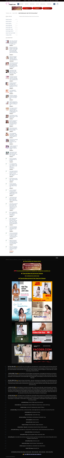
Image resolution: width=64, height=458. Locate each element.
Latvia (30, 451)
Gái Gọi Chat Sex (9, 21)
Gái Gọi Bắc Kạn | (28, 366)
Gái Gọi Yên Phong (46, 404)
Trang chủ (8, 13)
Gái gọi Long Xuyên (39, 424)
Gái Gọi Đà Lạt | (36, 417)
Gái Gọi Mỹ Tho (36, 448)
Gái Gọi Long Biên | (23, 390)
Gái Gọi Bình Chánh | (21, 395)
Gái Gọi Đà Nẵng (29, 373)
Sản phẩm (14, 13)
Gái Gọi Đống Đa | (22, 388)
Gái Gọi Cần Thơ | (31, 381)
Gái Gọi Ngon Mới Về (9, 31)
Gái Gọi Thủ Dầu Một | (43, 429)
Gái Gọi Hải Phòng (27, 368)
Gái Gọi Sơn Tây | (38, 391)
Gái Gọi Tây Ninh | (39, 383)
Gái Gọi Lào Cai (48, 368)
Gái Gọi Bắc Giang (21, 366)
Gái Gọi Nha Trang (36, 414)
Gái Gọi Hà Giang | (49, 366)
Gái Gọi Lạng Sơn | (41, 368)
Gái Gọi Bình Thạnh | (36, 395)
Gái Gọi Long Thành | (34, 437)
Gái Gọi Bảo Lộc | (30, 417)
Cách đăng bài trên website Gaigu (32, 275)
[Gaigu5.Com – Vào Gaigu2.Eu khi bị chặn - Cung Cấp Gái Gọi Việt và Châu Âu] (11, 4)
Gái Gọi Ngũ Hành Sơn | (36, 409)
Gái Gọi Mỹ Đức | (44, 390)
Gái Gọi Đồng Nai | (38, 381)
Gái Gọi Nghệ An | (35, 375)
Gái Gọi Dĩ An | (28, 429)
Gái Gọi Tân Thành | (37, 427)
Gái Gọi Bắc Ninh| (34, 366)
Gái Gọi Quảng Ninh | (33, 376)
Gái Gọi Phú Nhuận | (14, 397)
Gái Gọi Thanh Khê (50, 409)
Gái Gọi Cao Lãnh (36, 440)
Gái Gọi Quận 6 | (24, 398)
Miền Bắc (25, 0)
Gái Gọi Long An (19, 383)
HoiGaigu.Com (41, 270)
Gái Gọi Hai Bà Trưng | (43, 388)
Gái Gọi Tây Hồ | (44, 391)
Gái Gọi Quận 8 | (36, 398)
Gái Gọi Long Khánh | (26, 437)
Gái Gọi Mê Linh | (30, 390)
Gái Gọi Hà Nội (13, 368)
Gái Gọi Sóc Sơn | (32, 391)
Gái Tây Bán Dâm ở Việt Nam (15, 451)
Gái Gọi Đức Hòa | (36, 445)
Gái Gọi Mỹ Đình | (37, 390)
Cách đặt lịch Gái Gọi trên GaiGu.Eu (32, 454)
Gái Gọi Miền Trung (9, 29)
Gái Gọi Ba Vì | (26, 387)
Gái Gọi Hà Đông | (35, 388)
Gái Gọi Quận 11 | (34, 397)
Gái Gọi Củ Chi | (43, 395)
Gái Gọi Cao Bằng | (42, 366)
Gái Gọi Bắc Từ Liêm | (33, 387)
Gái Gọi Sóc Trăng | (32, 383)
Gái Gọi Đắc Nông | (36, 373)
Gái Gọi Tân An (42, 445)
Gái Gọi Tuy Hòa (36, 422)
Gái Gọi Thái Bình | (34, 369)
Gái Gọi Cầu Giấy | (40, 387)
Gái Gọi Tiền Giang (46, 383)
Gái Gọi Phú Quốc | (33, 443)
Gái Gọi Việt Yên (40, 402)
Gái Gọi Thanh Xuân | (28, 392)
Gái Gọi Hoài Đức (50, 388)
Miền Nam (29, 0)
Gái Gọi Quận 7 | (30, 398)
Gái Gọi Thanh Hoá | (48, 376)
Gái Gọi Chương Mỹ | (48, 387)
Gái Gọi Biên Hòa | (18, 437)
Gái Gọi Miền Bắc (9, 25)
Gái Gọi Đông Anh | (15, 388)
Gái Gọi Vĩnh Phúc (35, 370)
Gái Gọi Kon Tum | (21, 375)
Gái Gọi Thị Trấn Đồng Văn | (32, 407)
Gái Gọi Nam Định (13, 369)
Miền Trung (33, 0)
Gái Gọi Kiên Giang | (12, 383)
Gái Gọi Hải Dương (19, 368)
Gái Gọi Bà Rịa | (30, 427)
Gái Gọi (27, 451)
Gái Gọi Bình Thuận (17, 381)
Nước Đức (43, 451)
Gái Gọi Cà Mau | (25, 381)
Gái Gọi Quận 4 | (11, 398)
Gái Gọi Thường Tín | (36, 392)
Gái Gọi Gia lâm (28, 388)
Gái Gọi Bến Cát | (22, 429)
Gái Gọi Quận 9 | (43, 398)
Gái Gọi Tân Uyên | (35, 429)
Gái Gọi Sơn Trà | (44, 409)
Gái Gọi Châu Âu (8, 23)
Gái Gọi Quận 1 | (21, 397)
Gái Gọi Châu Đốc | (32, 424)
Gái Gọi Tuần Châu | (50, 369)
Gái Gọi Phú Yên (50, 375)
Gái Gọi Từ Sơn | (40, 404)
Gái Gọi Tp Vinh (36, 419)
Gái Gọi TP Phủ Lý (41, 407)
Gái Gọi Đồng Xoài (36, 432)
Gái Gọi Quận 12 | (41, 397)
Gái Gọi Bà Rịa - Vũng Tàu (29, 380)
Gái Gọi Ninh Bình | (20, 369)
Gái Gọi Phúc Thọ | (17, 391)
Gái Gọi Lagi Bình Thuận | (33, 434)
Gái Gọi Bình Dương (51, 380)
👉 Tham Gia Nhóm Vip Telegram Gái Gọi (32, 261)
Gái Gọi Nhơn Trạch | (42, 437)
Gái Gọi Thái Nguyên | (42, 369)
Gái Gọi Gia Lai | (49, 373)
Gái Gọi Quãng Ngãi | (25, 376)
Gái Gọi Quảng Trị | (40, 376)
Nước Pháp (51, 451)
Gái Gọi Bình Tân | (28, 395)
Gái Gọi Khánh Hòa (14, 375)
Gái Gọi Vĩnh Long (32, 384)
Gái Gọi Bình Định (22, 373)
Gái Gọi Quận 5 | (17, 398)
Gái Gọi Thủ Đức (33, 399)
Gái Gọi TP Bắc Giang (33, 402)
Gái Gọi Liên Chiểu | (28, 409)
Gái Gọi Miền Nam (9, 27)
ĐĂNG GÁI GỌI (42, 0)
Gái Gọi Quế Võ (25, 404)
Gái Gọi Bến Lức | (29, 445)
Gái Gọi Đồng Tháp (45, 381)
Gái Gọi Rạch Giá (40, 443)
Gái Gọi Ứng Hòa (43, 392)
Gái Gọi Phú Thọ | (27, 369)
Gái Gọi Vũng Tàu (44, 427)
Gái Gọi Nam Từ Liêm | (51, 390)
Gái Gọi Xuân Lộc (34, 438)
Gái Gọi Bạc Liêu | (38, 380)
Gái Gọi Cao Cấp (9, 19)
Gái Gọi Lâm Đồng (28, 375)
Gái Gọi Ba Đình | (20, 387)
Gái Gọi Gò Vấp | (49, 395)
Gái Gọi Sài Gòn (25, 383)
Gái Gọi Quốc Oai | (24, 391)
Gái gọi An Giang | (21, 380)
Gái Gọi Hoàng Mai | (16, 390)
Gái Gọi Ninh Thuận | (43, 375)
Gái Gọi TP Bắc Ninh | (32, 404)
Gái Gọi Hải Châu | (20, 409)
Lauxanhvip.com (47, 270)
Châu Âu (37, 0)
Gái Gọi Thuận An (50, 429)
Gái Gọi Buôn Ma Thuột (35, 412)
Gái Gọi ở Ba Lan (23, 451)
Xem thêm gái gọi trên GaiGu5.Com (24, 270)
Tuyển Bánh (47, 0)
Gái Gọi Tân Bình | (49, 398)
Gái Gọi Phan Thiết (41, 434)
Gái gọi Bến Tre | (44, 380)
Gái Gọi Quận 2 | (47, 397)
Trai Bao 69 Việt (8, 34)
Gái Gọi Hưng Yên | (34, 368)
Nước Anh (36, 451)
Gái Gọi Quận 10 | (27, 397)
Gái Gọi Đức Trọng (42, 417)
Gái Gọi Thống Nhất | (50, 437)
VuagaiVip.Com (34, 270)
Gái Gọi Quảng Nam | (17, 376)
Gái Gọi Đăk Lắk (43, 373)
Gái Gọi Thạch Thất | (51, 391)
